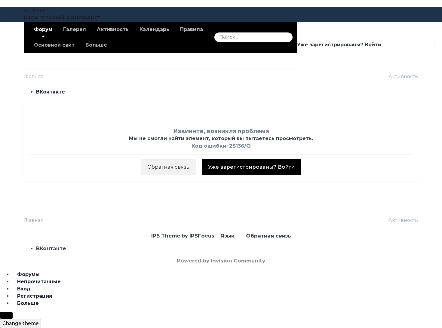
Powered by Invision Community (221, 261)
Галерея (74, 29)
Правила (191, 29)
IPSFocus (201, 236)
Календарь (154, 29)
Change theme (20, 323)
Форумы (69, 60)
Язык (228, 236)
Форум (43, 29)
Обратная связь (168, 167)
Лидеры (208, 60)
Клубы (38, 60)
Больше (96, 45)
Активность (113, 29)
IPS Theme (165, 236)
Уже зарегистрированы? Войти (340, 45)
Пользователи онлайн (156, 60)
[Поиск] (286, 37)
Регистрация (411, 45)
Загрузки (103, 60)
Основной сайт (54, 45)
